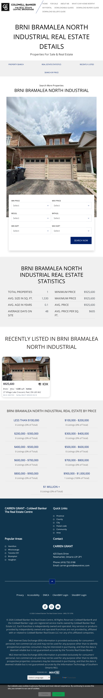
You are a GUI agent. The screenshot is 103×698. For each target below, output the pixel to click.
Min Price (15, 200)
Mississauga (13, 549)
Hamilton (12, 546)
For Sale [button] (54, 3)
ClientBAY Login (60, 595)
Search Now (81, 240)
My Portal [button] (47, 7)
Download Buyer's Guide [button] (87, 7)
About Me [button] (65, 3)
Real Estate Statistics (51, 64)
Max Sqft (56, 226)
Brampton (12, 556)
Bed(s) (14, 213)
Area (58, 532)
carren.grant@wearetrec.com (74, 565)
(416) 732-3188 (68, 562)
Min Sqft (15, 226)
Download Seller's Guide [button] (53, 11)
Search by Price (51, 72)
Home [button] (45, 3)
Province (60, 516)
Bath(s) (55, 213)
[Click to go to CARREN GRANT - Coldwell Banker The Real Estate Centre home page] (18, 7)
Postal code (61, 526)
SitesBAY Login (79, 595)
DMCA (46, 595)
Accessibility (33, 595)
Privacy (20, 595)
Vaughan (12, 559)
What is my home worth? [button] (83, 3)
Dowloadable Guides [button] (64, 7)
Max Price (56, 200)
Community (61, 529)
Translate (71, 677)
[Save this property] (47, 360)
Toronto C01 (13, 553)
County (59, 519)
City (58, 522)
